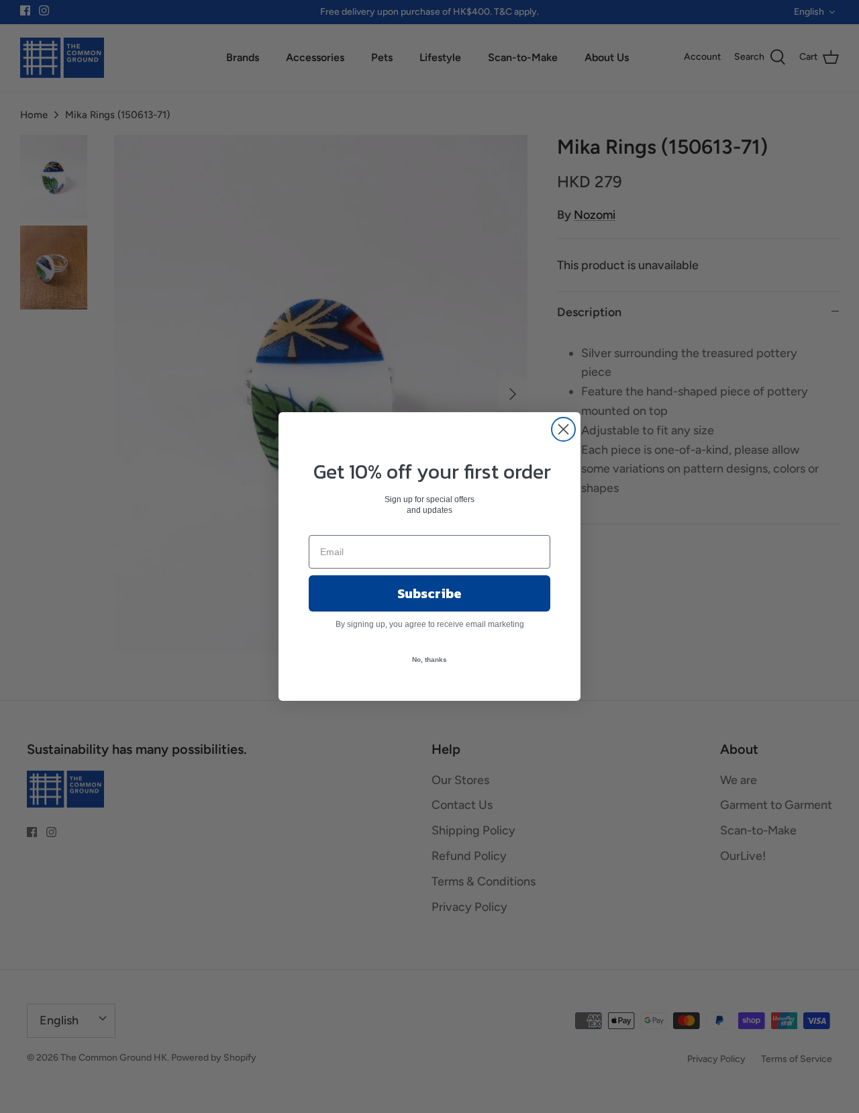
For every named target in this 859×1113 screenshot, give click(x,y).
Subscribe (429, 593)
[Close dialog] (563, 429)
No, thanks (429, 659)
